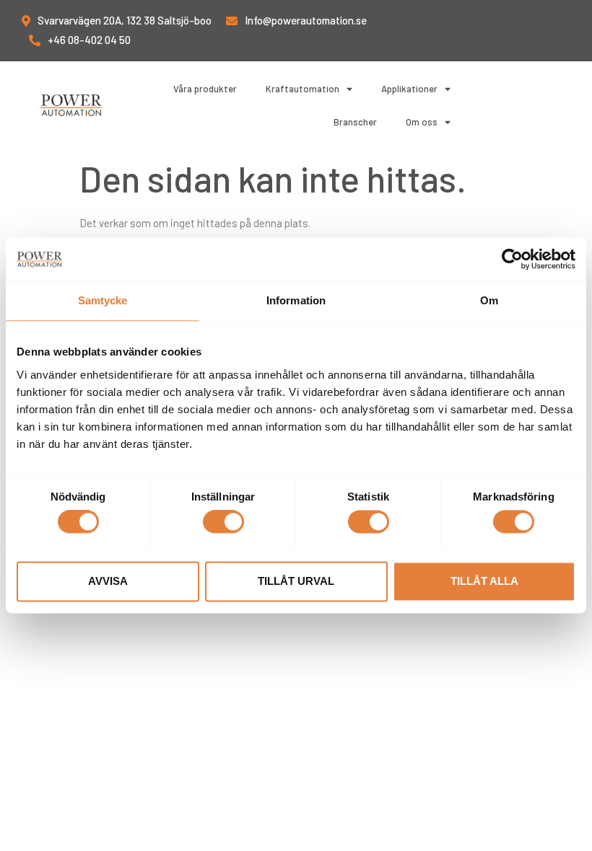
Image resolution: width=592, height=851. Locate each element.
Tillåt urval (296, 581)
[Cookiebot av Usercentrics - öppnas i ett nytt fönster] (512, 259)
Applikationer (409, 88)
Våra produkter (205, 88)
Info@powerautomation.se (306, 20)
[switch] (223, 522)
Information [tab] (296, 300)
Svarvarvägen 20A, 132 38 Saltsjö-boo (125, 20)
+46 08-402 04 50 (89, 39)
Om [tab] (489, 300)
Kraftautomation (302, 88)
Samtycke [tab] (103, 300)
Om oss (422, 122)
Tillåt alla (484, 581)
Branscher (355, 122)
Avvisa (108, 581)
